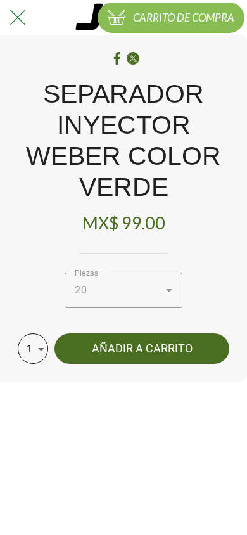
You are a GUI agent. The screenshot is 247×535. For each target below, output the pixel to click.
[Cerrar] (17, 17)
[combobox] (123, 290)
